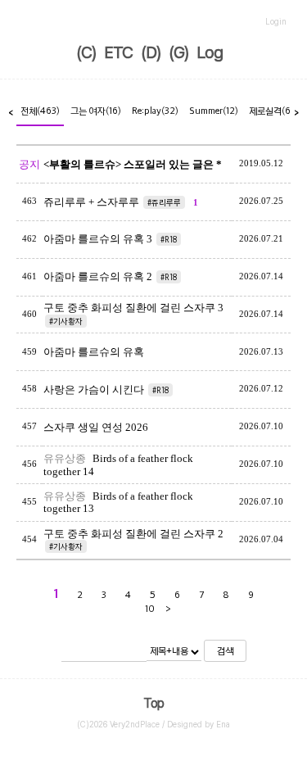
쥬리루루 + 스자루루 (91, 202)
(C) (86, 52)
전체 (40, 110)
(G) (178, 52)
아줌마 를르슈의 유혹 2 (97, 276)
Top (153, 703)
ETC (118, 52)
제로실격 (271, 110)
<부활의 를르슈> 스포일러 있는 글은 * (132, 164)
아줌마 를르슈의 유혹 (93, 352)
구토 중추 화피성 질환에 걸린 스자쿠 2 (133, 534)
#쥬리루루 (164, 202)
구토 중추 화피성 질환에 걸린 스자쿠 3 (133, 307)
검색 (225, 650)
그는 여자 (95, 110)
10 (150, 608)
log (209, 52)
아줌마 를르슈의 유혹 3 (97, 239)
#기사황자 (66, 321)
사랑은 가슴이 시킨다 (93, 389)
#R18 (168, 239)
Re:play (155, 110)
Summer (213, 110)
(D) (150, 52)
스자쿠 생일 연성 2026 (95, 427)
